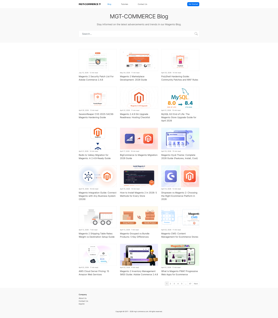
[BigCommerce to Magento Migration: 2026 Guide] (139, 138)
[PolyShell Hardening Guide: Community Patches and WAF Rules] (180, 60)
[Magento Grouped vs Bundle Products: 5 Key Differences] (139, 217)
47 (190, 284)
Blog (109, 4)
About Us (82, 298)
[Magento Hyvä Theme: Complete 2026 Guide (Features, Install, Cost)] (180, 138)
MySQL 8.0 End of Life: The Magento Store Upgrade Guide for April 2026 (178, 117)
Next (196, 284)
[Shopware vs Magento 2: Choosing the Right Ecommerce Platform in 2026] (180, 176)
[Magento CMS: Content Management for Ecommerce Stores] (180, 217)
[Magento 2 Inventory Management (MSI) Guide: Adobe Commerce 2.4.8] (139, 254)
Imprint (81, 304)
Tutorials (124, 4)
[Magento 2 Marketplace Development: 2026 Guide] (139, 60)
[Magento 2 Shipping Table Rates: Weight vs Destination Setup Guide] (98, 217)
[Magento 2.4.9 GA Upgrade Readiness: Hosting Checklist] (139, 97)
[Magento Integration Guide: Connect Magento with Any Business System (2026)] (98, 176)
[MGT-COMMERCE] (89, 4)
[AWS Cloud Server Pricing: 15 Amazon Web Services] (98, 254)
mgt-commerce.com (141, 311)
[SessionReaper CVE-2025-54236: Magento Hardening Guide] (98, 97)
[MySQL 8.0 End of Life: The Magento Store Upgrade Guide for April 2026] (180, 97)
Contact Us (142, 4)
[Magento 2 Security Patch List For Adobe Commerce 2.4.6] (98, 60)
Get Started (193, 4)
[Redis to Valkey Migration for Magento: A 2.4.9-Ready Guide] (98, 138)
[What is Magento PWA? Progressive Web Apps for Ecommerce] (180, 254)
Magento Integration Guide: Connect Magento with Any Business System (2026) (97, 196)
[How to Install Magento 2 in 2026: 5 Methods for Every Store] (139, 176)
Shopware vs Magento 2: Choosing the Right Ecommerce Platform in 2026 (179, 196)
